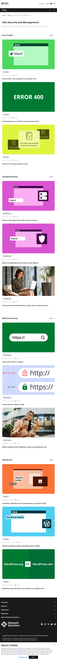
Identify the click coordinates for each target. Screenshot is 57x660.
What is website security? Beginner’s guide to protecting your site (24, 447)
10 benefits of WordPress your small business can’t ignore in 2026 (24, 503)
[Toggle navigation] (54, 3)
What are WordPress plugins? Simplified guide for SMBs (21, 546)
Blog (9, 15)
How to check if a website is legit (13, 404)
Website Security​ (7, 355)
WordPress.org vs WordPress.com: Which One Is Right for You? (23, 588)
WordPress (5, 496)
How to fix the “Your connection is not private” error (19, 79)
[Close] (54, 644)
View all (51, 35)
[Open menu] (54, 10)
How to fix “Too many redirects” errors (15, 164)
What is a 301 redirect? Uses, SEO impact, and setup (19, 220)
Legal (3, 635)
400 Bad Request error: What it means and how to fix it (20, 121)
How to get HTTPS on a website (12, 362)
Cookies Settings (23, 657)
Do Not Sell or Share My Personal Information (35, 635)
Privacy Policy (10, 635)
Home (4, 15)
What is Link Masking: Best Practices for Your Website (20, 263)
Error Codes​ (6, 72)
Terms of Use (18, 635)
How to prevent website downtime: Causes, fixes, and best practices (25, 305)
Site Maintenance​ (7, 213)
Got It (33, 657)
